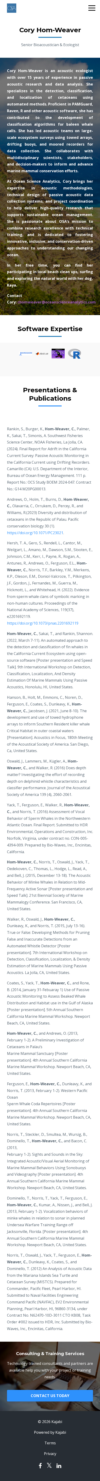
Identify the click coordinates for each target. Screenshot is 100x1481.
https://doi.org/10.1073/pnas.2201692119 (42, 623)
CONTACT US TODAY (50, 1395)
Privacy (50, 1453)
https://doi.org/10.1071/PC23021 (35, 532)
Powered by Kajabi (50, 1432)
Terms (50, 1443)
